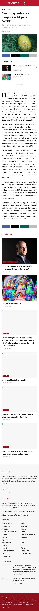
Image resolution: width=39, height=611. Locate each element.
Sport (22, 542)
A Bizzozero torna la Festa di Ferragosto (15, 515)
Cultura (4, 534)
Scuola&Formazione (10, 262)
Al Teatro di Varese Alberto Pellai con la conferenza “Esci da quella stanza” (24, 67)
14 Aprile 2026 (6, 456)
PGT (3, 553)
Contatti (14, 597)
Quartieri (24, 526)
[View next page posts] (21, 85)
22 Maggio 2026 (6, 348)
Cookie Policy (5, 607)
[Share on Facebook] (6, 55)
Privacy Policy (29, 604)
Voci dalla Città (26, 553)
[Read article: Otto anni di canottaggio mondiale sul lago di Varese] (6, 581)
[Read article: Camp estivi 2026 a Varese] (6, 77)
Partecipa (5, 548)
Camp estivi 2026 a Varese (20, 74)
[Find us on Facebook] (2, 493)
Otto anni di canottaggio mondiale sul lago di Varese (18, 511)
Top (22, 545)
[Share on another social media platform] (33, 55)
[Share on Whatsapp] (24, 55)
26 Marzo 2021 (6, 31)
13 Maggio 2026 (6, 382)
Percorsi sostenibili (8, 551)
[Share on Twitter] (15, 55)
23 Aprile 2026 (6, 420)
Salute (23, 532)
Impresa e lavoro (8, 540)
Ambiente (5, 529)
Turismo (24, 548)
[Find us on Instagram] (6, 493)
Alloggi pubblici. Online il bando (14, 380)
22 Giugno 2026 (17, 70)
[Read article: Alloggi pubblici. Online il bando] (19, 365)
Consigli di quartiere (9, 532)
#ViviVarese (6, 526)
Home (3, 9)
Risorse (23, 529)
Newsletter (23, 597)
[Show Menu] (2, 3)
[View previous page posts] (17, 85)
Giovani (6, 299)
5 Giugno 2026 (17, 77)
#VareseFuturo (7, 523)
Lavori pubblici (7, 542)
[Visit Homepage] (15, 3)
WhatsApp (5, 597)
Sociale (9, 9)
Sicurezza (24, 537)
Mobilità (4, 545)
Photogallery (6, 556)
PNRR (23, 523)
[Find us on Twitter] (10, 492)
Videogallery (25, 551)
